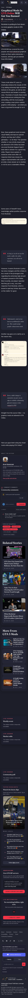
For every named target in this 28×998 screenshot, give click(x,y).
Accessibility (4, 934)
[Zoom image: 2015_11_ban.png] (14, 353)
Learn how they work (10, 886)
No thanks (5, 971)
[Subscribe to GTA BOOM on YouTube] (6, 941)
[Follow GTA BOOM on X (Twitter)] (3, 941)
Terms (16, 934)
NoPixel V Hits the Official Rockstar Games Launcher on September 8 (18, 641)
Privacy (11, 934)
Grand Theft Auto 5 (10, 529)
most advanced (14, 51)
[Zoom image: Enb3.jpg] (14, 71)
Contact (15, 932)
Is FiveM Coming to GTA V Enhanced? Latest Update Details (18, 682)
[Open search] (21, 2)
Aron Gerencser (9, 19)
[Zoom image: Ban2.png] (14, 221)
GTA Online (7, 532)
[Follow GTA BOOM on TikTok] (10, 941)
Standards (8, 932)
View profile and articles (9, 478)
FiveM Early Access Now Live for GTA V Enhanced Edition (18, 669)
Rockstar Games (9, 534)
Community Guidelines (6, 936)
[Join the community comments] (26, 19)
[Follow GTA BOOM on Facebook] (14, 941)
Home (2, 7)
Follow (21, 932)
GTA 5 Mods (16, 526)
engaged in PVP (11, 405)
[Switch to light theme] (25, 2)
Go (23, 964)
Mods (15, 532)
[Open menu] (2, 2)
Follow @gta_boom (14, 862)
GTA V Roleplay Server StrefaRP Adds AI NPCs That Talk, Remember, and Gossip (18, 655)
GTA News (9, 7)
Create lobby (14, 917)
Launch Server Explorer (14, 891)
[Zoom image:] (14, 39)
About (2, 932)
